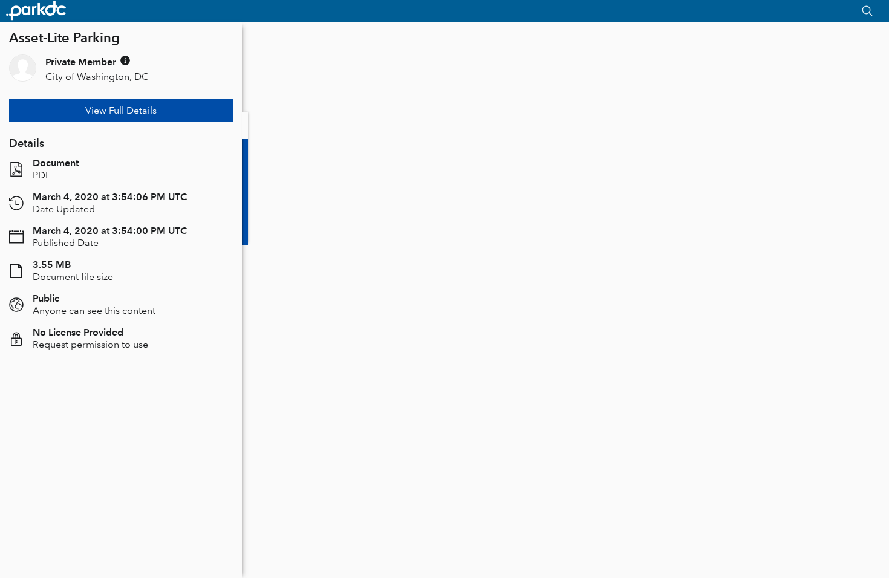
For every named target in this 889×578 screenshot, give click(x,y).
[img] (125, 60)
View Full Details (121, 110)
